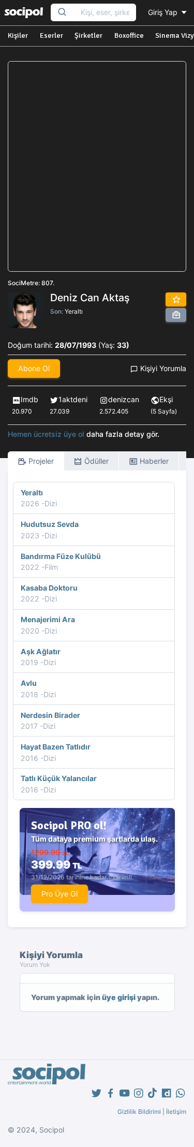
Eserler (51, 35)
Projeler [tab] (40, 461)
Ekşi (166, 399)
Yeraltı (74, 311)
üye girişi (119, 997)
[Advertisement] (97, 166)
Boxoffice (129, 35)
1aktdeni (72, 399)
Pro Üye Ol (59, 893)
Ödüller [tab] (95, 461)
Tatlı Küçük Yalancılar (59, 778)
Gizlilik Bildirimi (139, 1111)
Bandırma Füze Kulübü (61, 556)
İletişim (176, 1111)
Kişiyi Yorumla (162, 368)
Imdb (29, 399)
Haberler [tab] (153, 461)
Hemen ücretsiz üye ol (46, 434)
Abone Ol (34, 368)
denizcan (123, 399)
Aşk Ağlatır (41, 651)
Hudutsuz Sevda (50, 524)
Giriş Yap (164, 12)
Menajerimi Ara (48, 619)
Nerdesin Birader (50, 715)
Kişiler (18, 35)
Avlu (29, 683)
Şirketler (88, 35)
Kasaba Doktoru (49, 587)
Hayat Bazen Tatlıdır (56, 746)
